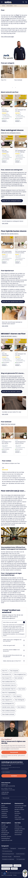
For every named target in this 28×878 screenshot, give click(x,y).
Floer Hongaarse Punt (20, 674)
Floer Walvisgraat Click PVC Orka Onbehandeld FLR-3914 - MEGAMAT (20, 110)
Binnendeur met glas (6, 856)
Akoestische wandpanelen (8, 859)
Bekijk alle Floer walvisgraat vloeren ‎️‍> (12, 200)
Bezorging (17, 811)
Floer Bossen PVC (6, 674)
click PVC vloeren (7, 503)
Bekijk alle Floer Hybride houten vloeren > (13, 301)
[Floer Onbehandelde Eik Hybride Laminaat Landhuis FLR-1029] (7, 242)
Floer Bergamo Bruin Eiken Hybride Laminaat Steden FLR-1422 (7, 442)
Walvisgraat (13, 848)
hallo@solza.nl (4, 794)
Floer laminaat (18, 80)
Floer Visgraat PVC (7, 700)
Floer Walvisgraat (19, 700)
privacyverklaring (5, 768)
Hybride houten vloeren (8, 707)
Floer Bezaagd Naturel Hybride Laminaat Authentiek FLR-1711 (20, 442)
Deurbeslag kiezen (5, 838)
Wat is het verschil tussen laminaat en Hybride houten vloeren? (12, 323)
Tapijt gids (3, 829)
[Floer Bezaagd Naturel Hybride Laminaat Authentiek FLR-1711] (20, 432)
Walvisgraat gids (5, 832)
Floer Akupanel (14, 670)
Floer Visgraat (17, 696)
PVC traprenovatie (21, 859)
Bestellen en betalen (19, 809)
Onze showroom (18, 827)
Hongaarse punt (21, 848)
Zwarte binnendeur (20, 853)
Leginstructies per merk (6, 840)
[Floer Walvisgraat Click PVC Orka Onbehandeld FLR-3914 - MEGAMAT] (20, 101)
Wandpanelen (4, 809)
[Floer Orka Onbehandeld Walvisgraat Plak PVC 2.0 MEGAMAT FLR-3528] (7, 101)
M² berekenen (4, 834)
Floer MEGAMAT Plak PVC (9, 689)
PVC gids (3, 825)
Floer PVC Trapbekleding (8, 692)
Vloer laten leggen (19, 807)
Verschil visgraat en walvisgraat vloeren (12, 221)
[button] (23, 2)
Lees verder (5, 223)
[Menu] (2, 2)
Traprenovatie (4, 811)
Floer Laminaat (18, 678)
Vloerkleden (4, 813)
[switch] (25, 876)
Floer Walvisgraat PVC (8, 703)
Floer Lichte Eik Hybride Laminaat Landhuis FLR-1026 (20, 252)
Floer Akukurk (21, 707)
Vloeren (3, 805)
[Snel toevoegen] (11, 105)
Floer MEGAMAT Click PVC (9, 685)
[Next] (15, 87)
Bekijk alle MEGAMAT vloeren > (9, 336)
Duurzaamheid (18, 834)
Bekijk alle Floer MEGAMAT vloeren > (11, 391)
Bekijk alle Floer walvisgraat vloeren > (11, 133)
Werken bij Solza (18, 832)
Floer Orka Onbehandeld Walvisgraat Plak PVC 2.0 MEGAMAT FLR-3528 (7, 110)
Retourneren (17, 813)
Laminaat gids (4, 827)
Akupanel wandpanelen (12, 521)
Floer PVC (3, 80)
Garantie (17, 815)
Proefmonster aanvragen (20, 805)
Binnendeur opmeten (6, 836)
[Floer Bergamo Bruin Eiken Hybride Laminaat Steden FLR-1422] (7, 432)
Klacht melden (18, 817)
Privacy (15, 875)
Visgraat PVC (5, 848)
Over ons (17, 825)
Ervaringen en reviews (20, 829)
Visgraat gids (4, 830)
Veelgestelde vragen (19, 819)
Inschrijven (14, 775)
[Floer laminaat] (20, 71)
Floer (3, 108)
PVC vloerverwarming (7, 851)
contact (22, 30)
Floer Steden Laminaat (8, 714)
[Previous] (12, 87)
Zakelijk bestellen (19, 830)
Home (3, 5)
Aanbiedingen (4, 817)
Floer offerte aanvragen (7, 36)
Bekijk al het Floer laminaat (8, 424)
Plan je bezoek (14, 752)
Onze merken (10, 5)
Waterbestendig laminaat (8, 853)
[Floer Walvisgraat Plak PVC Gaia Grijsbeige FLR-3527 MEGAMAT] (20, 141)
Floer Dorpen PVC (7, 678)
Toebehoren (4, 815)
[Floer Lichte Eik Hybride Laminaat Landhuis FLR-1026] (20, 242)
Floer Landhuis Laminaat (8, 710)
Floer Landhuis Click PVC (8, 681)
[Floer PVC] (7, 71)
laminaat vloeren (12, 502)
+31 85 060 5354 (5, 792)
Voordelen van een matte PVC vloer (11, 412)
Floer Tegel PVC (6, 696)
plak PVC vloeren (21, 502)
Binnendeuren (4, 807)
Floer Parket (21, 689)
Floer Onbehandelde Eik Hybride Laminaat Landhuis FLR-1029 (7, 252)
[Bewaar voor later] (2, 96)
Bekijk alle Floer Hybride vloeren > (10, 233)
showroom (23, 31)
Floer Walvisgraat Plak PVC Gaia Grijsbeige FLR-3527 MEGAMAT (20, 151)
